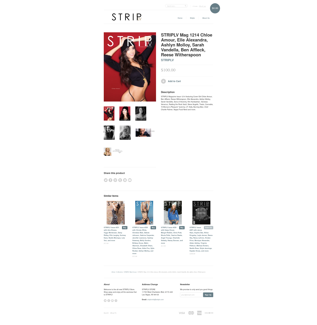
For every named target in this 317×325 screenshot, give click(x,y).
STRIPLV (167, 60)
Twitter (105, 300)
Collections (119, 272)
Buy (124, 227)
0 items (195, 6)
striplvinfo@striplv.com (155, 299)
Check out (202, 6)
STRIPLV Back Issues (130, 272)
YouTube (116, 300)
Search (106, 313)
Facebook (108, 300)
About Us (206, 18)
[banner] (126, 17)
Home (180, 18)
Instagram (112, 300)
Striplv (192, 18)
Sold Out (208, 227)
